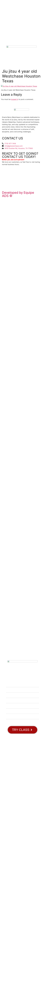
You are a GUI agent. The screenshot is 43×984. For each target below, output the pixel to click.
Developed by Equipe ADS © (18, 194)
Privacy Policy (7, 184)
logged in (14, 99)
